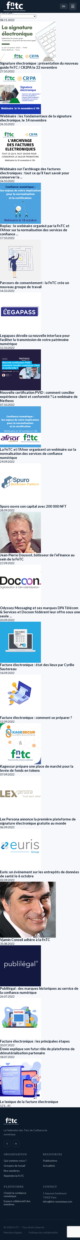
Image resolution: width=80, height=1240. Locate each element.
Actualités (49, 1165)
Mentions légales (13, 1232)
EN (63, 6)
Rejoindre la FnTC (14, 1175)
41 (9, 1105)
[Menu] (72, 6)
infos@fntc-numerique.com (57, 1201)
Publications (50, 1160)
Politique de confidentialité (43, 1232)
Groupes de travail (14, 1165)
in (16, 1143)
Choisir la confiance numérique (15, 1194)
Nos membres (12, 1170)
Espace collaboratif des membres (17, 1203)
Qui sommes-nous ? (15, 1160)
